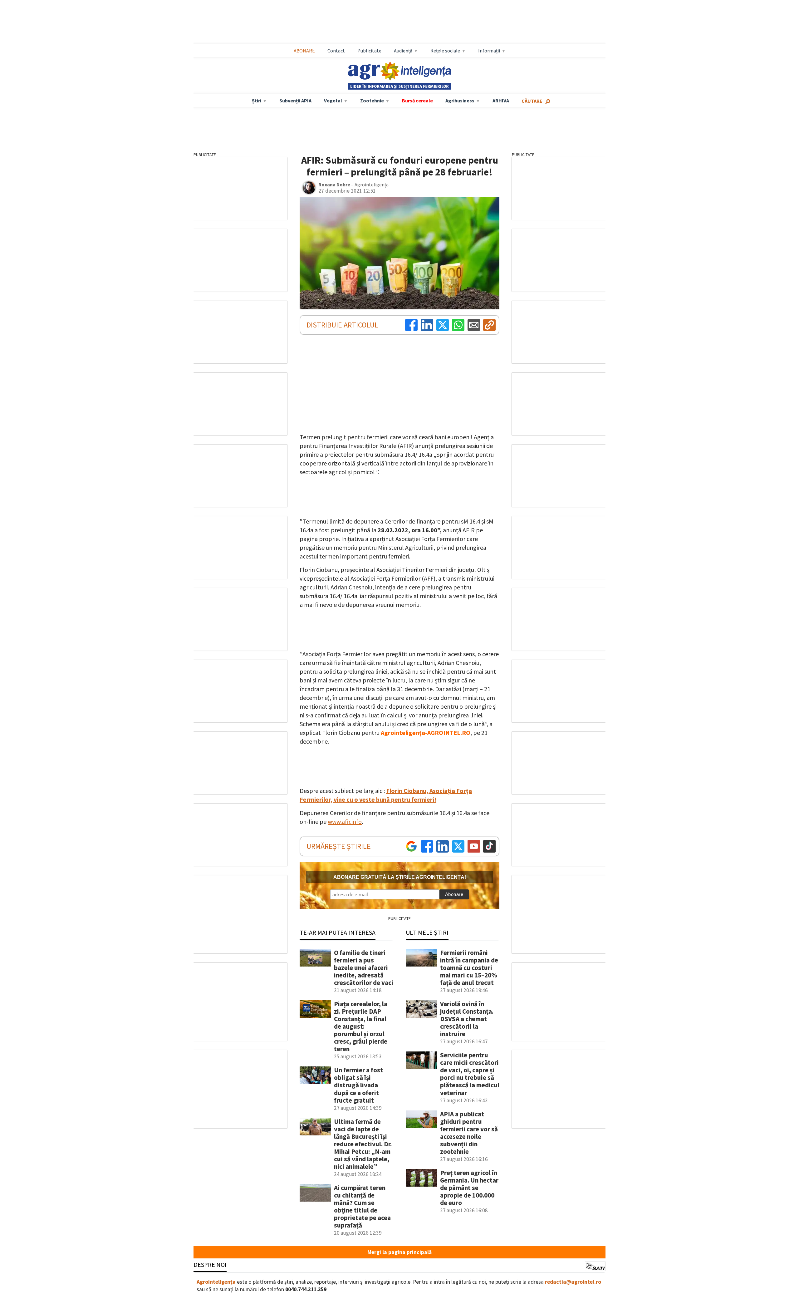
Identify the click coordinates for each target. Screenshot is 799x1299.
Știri (256, 100)
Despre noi (210, 1264)
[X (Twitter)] (442, 325)
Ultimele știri (427, 932)
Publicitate (369, 50)
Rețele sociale (445, 50)
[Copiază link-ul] (489, 325)
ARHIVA (501, 100)
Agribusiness (459, 100)
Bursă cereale (417, 100)
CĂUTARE (532, 101)
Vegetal (333, 100)
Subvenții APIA (295, 100)
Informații (489, 50)
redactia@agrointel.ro (573, 1281)
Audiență (403, 50)
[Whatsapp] (458, 325)
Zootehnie (372, 100)
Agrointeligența (216, 1281)
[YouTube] (474, 846)
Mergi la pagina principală (399, 1252)
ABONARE (304, 50)
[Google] (411, 846)
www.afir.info (345, 821)
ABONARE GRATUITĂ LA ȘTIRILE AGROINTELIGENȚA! (399, 877)
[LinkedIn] (427, 325)
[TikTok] (489, 846)
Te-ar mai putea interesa (337, 932)
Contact (336, 50)
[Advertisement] (399, 22)
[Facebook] (411, 325)
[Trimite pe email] (474, 325)
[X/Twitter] (458, 846)
